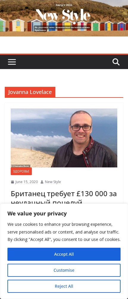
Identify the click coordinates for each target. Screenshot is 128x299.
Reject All (64, 286)
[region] (64, 251)
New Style (53, 181)
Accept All (64, 254)
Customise (64, 270)
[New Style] (64, 6)
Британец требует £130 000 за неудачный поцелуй (64, 197)
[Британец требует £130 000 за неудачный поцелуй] (64, 137)
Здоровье (21, 171)
